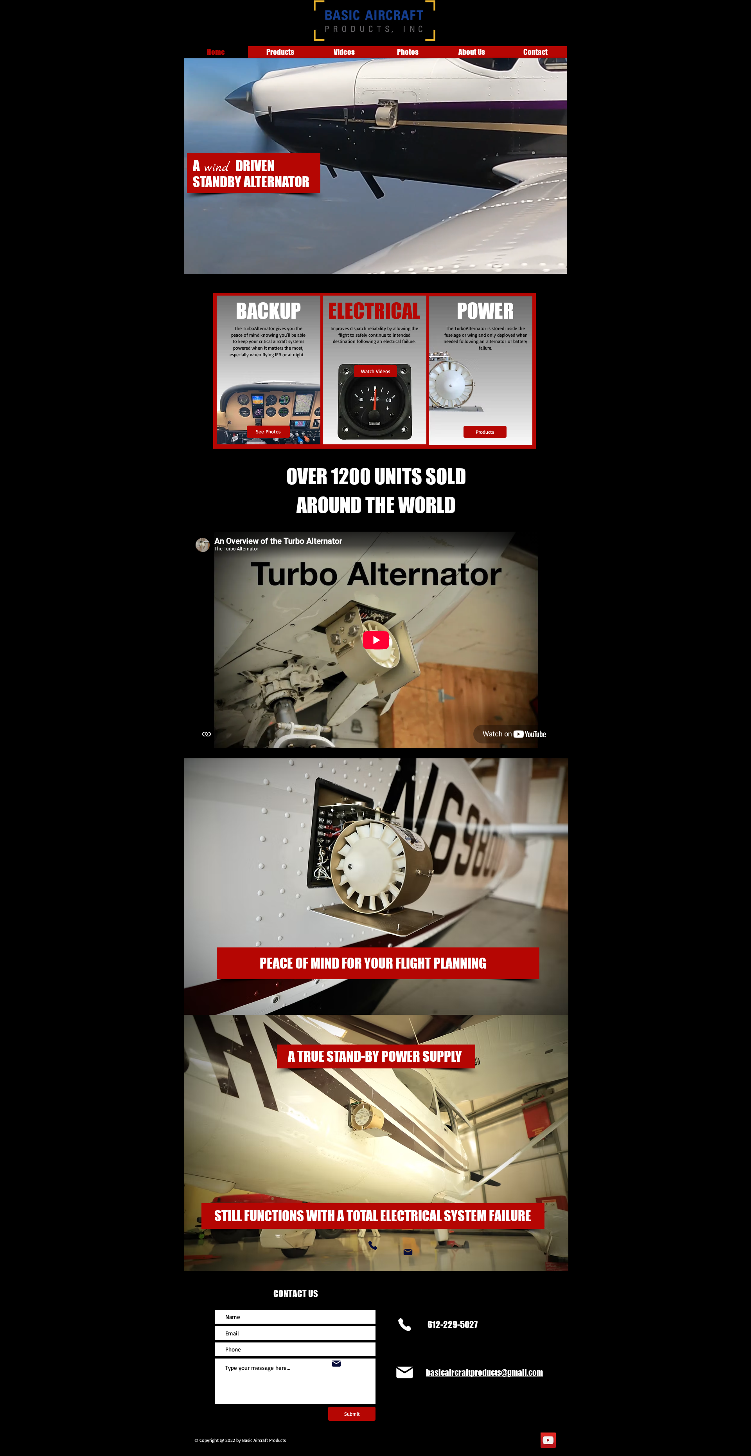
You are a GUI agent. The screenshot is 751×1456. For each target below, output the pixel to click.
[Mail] (408, 1252)
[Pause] (194, 264)
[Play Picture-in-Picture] (543, 264)
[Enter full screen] (557, 264)
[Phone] (373, 1245)
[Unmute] (207, 264)
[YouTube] (548, 1440)
